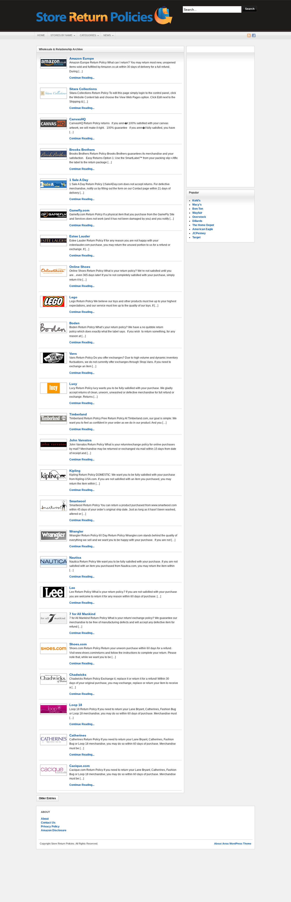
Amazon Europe (81, 58)
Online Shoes (79, 267)
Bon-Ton (197, 208)
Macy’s (197, 204)
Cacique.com (79, 766)
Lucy (73, 384)
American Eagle (202, 229)
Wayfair (197, 212)
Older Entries (47, 798)
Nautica (75, 557)
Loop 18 (75, 705)
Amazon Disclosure (53, 830)
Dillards (197, 221)
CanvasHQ (77, 119)
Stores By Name (60, 36)
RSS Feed (249, 35)
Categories (86, 36)
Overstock (199, 217)
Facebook (254, 35)
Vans (73, 353)
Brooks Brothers (82, 149)
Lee (72, 588)
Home (41, 35)
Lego (73, 297)
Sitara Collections (83, 89)
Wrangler (76, 531)
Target (196, 237)
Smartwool (77, 501)
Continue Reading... (81, 77)
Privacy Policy (50, 826)
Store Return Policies (104, 15)
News (105, 36)
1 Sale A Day (78, 180)
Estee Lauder (79, 236)
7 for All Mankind (82, 614)
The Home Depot (203, 225)
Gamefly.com (79, 210)
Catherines (77, 735)
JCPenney (199, 233)
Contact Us (48, 822)
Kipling (74, 470)
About (45, 818)
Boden (74, 323)
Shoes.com (78, 644)
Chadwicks (77, 674)
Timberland (78, 414)
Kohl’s (196, 200)
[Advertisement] (220, 116)
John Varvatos (80, 440)
